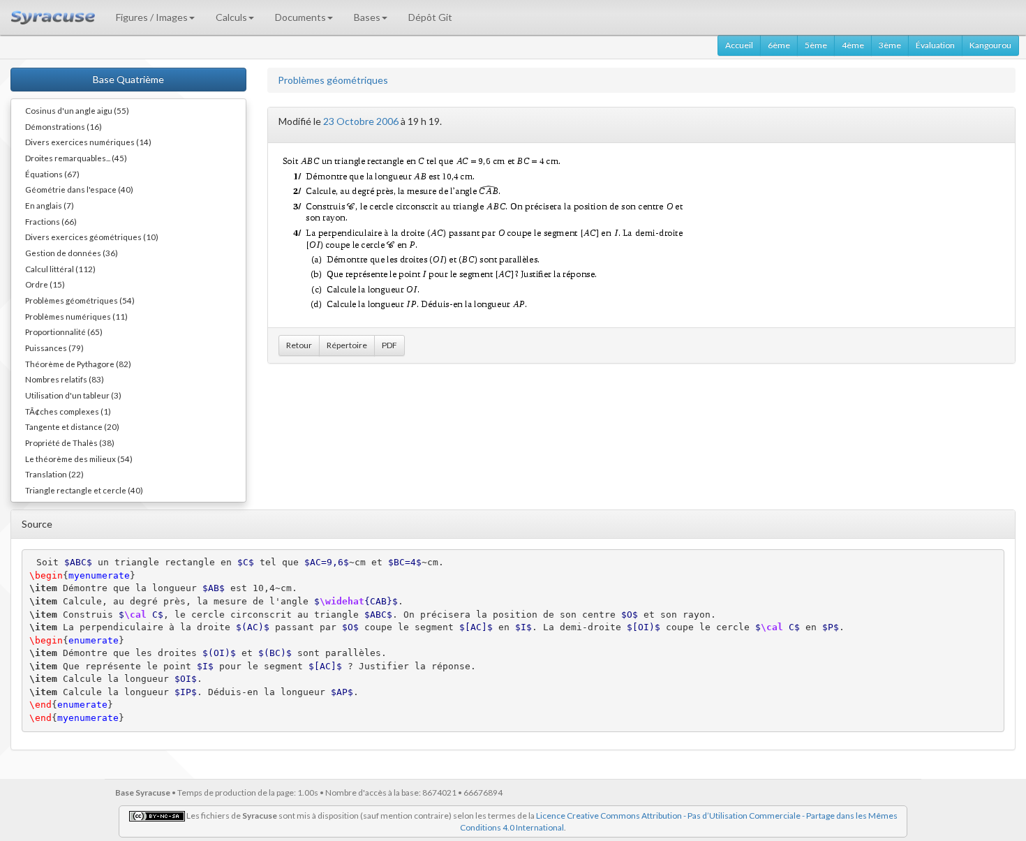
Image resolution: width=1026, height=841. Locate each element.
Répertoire (347, 345)
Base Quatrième (128, 79)
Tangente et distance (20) (72, 426)
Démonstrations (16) (63, 126)
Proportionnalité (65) (64, 331)
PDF (389, 345)
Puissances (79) (54, 347)
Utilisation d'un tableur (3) (73, 395)
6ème (779, 45)
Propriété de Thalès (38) (69, 442)
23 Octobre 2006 (361, 121)
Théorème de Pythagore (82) (78, 364)
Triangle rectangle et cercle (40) (84, 490)
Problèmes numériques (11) (76, 316)
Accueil (739, 45)
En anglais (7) (49, 205)
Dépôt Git (430, 17)
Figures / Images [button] (152, 17)
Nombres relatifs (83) (64, 379)
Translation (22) (54, 474)
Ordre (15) (45, 284)
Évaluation (935, 45)
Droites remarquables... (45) (76, 158)
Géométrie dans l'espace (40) (79, 189)
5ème (816, 45)
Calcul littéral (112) (60, 269)
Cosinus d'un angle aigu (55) (77, 110)
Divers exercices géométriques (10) (91, 236)
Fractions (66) (51, 221)
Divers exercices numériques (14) (88, 142)
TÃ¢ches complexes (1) (68, 411)
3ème (890, 45)
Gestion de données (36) (71, 253)
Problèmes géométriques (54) (80, 300)
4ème (853, 45)
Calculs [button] (231, 17)
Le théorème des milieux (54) (79, 458)
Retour (299, 345)
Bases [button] (367, 17)
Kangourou (990, 45)
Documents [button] (300, 17)
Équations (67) (52, 174)
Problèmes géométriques (333, 80)
